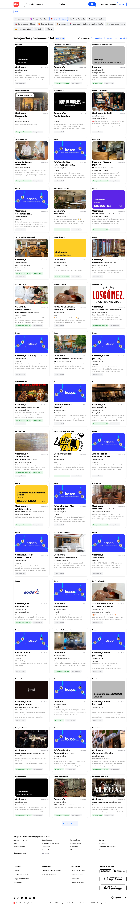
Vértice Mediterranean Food (25, 237)
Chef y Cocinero (60, 19)
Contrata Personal (108, 4)
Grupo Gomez (97, 284)
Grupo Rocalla (97, 728)
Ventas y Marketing (40, 19)
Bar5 (94, 382)
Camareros (22, 19)
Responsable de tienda (51, 843)
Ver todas (45, 853)
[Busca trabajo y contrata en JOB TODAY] (16, 4)
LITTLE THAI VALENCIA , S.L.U (64, 431)
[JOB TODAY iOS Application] (106, 871)
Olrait (56, 333)
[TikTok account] (14, 898)
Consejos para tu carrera (51, 870)
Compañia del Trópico (61, 188)
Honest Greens (20, 679)
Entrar (121, 4)
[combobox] (42, 4)
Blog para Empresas (21, 878)
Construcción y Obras (26, 24)
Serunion (95, 679)
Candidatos (18, 883)
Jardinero (102, 843)
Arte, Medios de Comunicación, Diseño (88, 24)
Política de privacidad (62, 903)
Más (48, 29)
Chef (15, 843)
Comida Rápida (47, 24)
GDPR (93, 903)
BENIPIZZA (96, 139)
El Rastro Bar (96, 483)
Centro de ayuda (77, 883)
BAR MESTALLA (59, 90)
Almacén (62, 24)
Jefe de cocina (19, 846)
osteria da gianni (59, 237)
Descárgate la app (78, 870)
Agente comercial (20, 840)
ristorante (18, 44)
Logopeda (46, 846)
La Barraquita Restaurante (63, 630)
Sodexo (94, 188)
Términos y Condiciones (80, 903)
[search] (92, 4)
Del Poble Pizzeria (60, 284)
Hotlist (94, 237)
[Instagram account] (18, 898)
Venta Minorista (79, 19)
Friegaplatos (75, 840)
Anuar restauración (22, 90)
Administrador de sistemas (52, 850)
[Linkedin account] (34, 898)
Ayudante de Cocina (117, 24)
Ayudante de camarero (108, 846)
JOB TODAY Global (49, 874)
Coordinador (47, 840)
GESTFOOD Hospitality (100, 90)
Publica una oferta (21, 874)
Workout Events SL (21, 284)
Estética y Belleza (97, 19)
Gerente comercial (21, 853)
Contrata (17, 870)
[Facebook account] (22, 898)
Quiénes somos (77, 874)
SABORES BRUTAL (21, 382)
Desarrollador (75, 843)
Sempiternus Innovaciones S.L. (103, 44)
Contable (74, 846)
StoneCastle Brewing (61, 776)
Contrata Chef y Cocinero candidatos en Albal (109, 38)
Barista (40, 29)
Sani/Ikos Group (21, 139)
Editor (16, 850)
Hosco (56, 139)
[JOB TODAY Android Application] (119, 871)
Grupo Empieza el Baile (100, 776)
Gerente (73, 850)
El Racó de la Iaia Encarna (62, 44)
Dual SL (17, 483)
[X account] (30, 898)
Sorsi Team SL (20, 431)
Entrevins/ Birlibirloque (62, 532)
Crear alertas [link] (60, 38)
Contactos (75, 878)
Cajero (101, 840)
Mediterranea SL (21, 776)
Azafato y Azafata (24, 29)
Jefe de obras (104, 850)
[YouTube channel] (26, 898)
